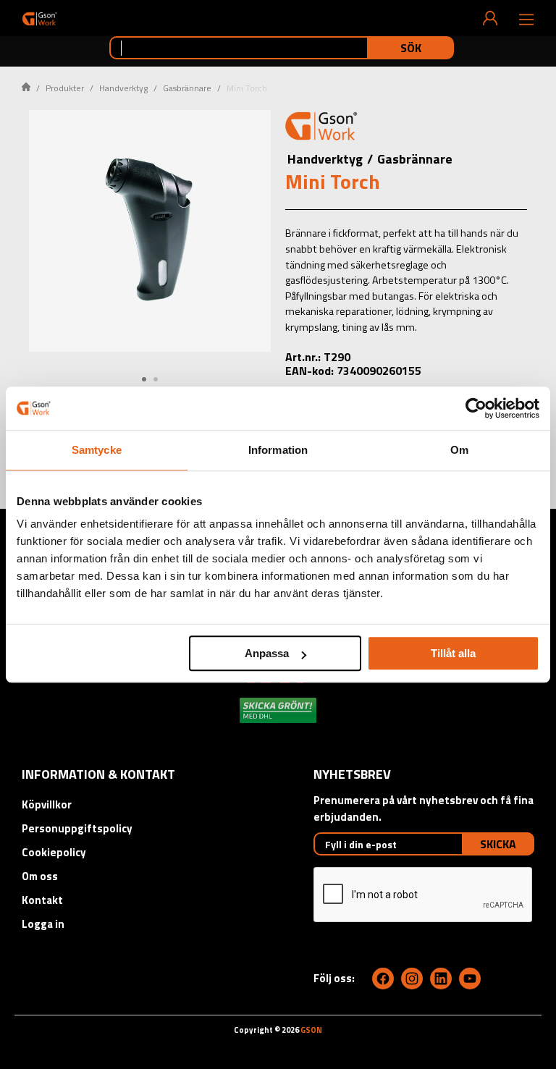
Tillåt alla (453, 653)
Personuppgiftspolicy (77, 828)
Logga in (43, 924)
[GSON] (39, 18)
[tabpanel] (150, 231)
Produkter (65, 88)
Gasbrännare (187, 88)
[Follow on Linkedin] (440, 978)
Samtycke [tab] (97, 450)
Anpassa (267, 653)
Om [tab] (459, 450)
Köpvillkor (47, 804)
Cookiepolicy (54, 852)
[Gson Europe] (321, 128)
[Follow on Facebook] (382, 978)
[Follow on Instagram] (411, 978)
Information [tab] (278, 450)
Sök (410, 47)
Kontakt (42, 900)
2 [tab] (155, 379)
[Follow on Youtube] (469, 978)
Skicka (498, 844)
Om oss (40, 876)
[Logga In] (490, 18)
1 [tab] (144, 379)
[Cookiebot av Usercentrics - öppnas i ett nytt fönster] (476, 408)
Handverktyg (123, 88)
